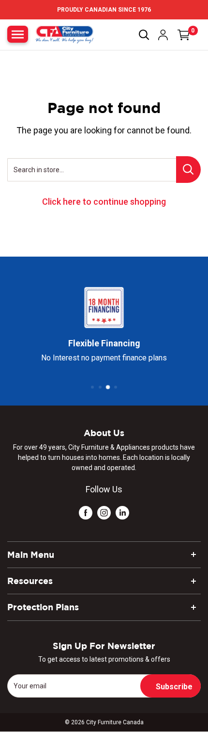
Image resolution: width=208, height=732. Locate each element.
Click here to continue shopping (104, 201)
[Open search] (144, 35)
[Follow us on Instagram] (104, 512)
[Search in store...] (188, 169)
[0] (184, 35)
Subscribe (174, 686)
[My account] (163, 35)
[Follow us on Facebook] (85, 512)
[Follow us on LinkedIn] (122, 512)
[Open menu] (17, 34)
